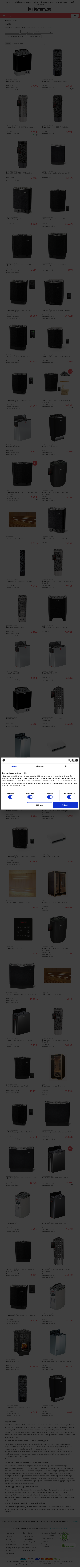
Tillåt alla (65, 805)
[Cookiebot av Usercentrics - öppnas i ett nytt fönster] (69, 760)
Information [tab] (40, 766)
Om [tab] (66, 766)
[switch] (30, 797)
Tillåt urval (39, 805)
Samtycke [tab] (14, 766)
